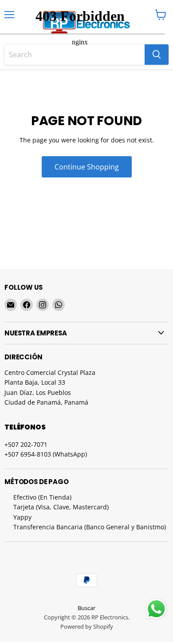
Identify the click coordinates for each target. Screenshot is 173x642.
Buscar (86, 608)
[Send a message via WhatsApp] (156, 609)
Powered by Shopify (86, 626)
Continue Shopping (87, 167)
